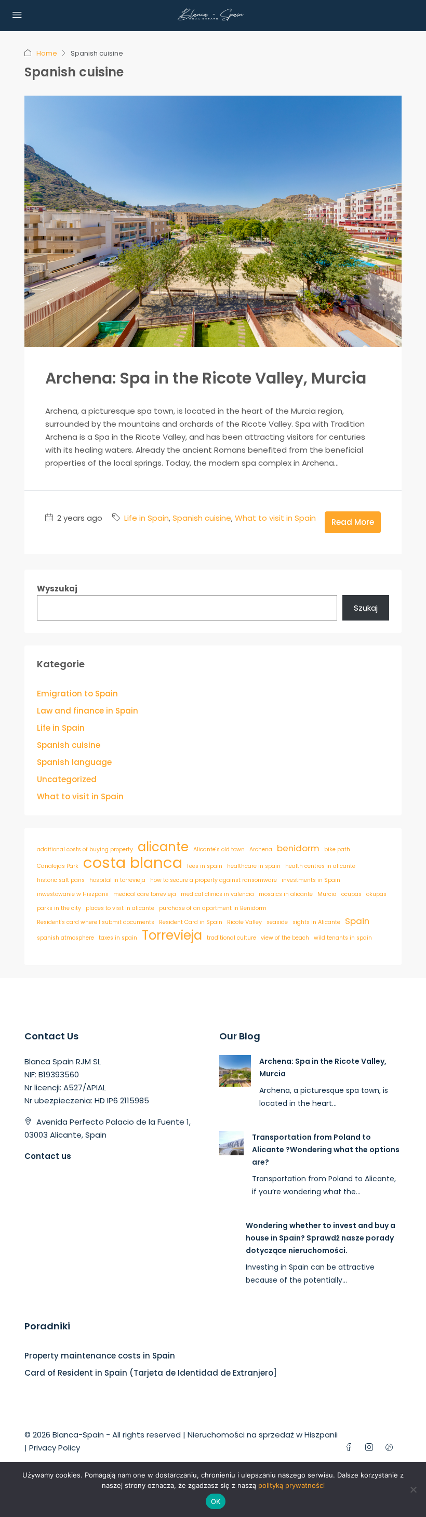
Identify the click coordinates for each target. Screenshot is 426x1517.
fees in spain (204, 866)
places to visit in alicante (120, 908)
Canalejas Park (57, 866)
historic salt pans (61, 880)
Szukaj (366, 607)
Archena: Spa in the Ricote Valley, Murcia (205, 378)
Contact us (47, 1156)
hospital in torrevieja (117, 880)
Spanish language (74, 762)
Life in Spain (146, 517)
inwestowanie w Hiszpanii (73, 894)
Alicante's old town (219, 849)
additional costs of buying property (85, 849)
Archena (260, 849)
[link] (235, 1070)
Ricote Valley (244, 922)
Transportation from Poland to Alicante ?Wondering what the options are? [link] (326, 1149)
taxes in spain (118, 938)
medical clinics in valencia (217, 894)
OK (216, 1501)
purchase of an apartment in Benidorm (213, 908)
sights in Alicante (316, 922)
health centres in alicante (320, 866)
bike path (337, 849)
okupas (376, 894)
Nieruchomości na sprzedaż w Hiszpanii (263, 1434)
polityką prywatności (291, 1485)
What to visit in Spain (275, 517)
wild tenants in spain (343, 938)
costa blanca (132, 862)
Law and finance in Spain (87, 710)
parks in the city (59, 908)
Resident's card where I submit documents (95, 922)
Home (46, 53)
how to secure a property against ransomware (213, 880)
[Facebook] (351, 1447)
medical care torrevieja (144, 894)
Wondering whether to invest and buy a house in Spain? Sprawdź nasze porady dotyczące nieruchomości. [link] (320, 1238)
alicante (163, 846)
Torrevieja (172, 935)
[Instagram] (371, 1447)
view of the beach (285, 938)
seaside (277, 922)
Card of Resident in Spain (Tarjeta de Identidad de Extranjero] (150, 1372)
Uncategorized (67, 779)
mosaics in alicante (286, 894)
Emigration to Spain (77, 693)
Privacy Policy (54, 1447)
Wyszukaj (57, 588)
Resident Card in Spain (190, 922)
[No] (413, 1489)
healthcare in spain (254, 866)
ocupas (351, 894)
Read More (352, 522)
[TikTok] (391, 1447)
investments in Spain (311, 880)
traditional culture (231, 938)
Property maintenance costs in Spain (99, 1355)
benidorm (298, 848)
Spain (357, 921)
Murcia (327, 894)
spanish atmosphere (65, 938)
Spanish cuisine (201, 517)
